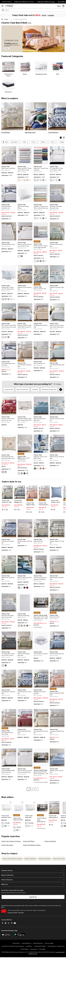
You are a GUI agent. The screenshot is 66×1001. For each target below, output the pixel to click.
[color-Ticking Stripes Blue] (3, 299)
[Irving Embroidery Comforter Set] (9, 193)
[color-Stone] (35, 468)
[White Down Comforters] (9, 155)
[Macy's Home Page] (8, 6)
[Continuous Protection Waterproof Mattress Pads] (41, 564)
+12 (46, 218)
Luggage (51, 15)
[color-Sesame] (43, 218)
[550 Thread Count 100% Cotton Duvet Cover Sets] (9, 312)
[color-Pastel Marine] (43, 261)
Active (44, 15)
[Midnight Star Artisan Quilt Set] (41, 679)
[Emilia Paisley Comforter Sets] (57, 564)
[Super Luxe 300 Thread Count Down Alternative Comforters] (57, 312)
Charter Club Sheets (50, 841)
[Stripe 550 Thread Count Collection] (41, 155)
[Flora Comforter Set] (41, 350)
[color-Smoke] (43, 180)
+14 (8, 826)
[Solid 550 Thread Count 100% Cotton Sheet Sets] (41, 193)
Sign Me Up (33, 897)
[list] (33, 38)
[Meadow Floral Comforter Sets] (57, 444)
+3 (29, 625)
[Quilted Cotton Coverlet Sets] (25, 444)
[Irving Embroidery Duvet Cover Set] (9, 350)
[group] (33, 38)
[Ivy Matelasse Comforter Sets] (41, 312)
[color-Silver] (24, 626)
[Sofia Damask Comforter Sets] (25, 350)
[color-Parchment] (41, 218)
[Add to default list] (11, 487)
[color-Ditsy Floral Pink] (6, 299)
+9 (45, 468)
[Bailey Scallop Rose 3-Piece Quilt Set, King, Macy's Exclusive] (31, 492)
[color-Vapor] (41, 180)
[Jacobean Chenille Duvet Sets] (57, 718)
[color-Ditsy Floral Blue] (8, 299)
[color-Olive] (19, 588)
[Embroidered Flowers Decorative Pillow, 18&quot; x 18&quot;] (9, 444)
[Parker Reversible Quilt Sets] (25, 718)
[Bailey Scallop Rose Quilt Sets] (57, 679)
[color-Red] (27, 588)
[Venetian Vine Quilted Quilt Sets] (25, 641)
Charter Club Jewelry (7, 845)
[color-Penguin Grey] (38, 261)
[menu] (2, 6)
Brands (6, 19)
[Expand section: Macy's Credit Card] (33, 875)
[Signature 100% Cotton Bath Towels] (41, 444)
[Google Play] (19, 934)
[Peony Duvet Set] (57, 603)
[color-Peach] (43, 468)
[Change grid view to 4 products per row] (61, 138)
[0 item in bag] (63, 6)
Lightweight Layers (30, 132)
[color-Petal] (27, 180)
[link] (9, 171)
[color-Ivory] (22, 180)
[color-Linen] (24, 180)
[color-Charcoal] (59, 180)
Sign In (59, 6)
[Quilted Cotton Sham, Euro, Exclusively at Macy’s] (56, 492)
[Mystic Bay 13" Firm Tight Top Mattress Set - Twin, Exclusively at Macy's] (42, 807)
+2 (45, 261)
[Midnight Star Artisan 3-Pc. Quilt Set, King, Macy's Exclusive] (19, 492)
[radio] (19, 180)
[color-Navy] (24, 588)
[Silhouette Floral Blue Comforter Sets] (57, 193)
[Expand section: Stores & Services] (33, 879)
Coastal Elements (53, 132)
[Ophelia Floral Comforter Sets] (25, 274)
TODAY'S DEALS (6, 1)
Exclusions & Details (12, 912)
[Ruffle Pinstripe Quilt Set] (57, 641)
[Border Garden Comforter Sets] (25, 528)
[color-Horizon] (5, 826)
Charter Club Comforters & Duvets (11, 841)
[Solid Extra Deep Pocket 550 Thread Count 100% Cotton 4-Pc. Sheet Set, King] (25, 406)
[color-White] (19, 180)
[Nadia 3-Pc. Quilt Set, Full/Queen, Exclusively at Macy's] (7, 492)
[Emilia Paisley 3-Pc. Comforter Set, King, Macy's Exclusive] (54, 807)
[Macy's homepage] (2, 19)
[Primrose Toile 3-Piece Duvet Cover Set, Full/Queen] (9, 406)
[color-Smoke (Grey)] (8, 337)
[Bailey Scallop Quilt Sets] (25, 564)
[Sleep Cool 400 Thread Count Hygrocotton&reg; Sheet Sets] (41, 231)
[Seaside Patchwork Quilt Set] (57, 274)
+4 (13, 299)
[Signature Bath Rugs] (25, 603)
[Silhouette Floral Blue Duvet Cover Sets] (9, 603)
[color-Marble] (24, 473)
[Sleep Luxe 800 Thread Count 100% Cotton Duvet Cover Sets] (25, 231)
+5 (29, 180)
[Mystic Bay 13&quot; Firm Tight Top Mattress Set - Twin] (41, 603)
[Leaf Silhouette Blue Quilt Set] (57, 350)
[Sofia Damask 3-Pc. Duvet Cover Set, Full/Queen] (44, 492)
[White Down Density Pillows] (25, 193)
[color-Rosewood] (3, 472)
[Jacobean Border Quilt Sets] (57, 231)
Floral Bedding (5, 132)
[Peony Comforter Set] (41, 274)
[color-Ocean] (6, 472)
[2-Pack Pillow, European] (41, 641)
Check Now (21, 912)
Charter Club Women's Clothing (31, 845)
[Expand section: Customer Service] (33, 870)
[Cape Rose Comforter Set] (9, 528)
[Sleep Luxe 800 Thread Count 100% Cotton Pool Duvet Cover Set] (25, 312)
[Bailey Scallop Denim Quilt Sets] (41, 406)
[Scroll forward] (60, 389)
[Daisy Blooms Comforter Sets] (9, 679)
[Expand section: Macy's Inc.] (33, 884)
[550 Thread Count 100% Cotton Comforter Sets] (25, 757)
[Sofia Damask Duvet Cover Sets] (9, 718)
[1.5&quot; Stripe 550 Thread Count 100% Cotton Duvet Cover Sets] (57, 155)
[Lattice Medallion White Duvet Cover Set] (9, 757)
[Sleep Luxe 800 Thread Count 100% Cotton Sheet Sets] (25, 155)
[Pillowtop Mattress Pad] (9, 231)
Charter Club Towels (59, 858)
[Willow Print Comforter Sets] (9, 564)
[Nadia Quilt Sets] (41, 528)
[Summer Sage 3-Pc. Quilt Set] (57, 528)
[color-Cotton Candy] (29, 826)
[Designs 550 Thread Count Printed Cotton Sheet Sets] (9, 274)
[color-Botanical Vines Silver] (11, 299)
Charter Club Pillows (28, 841)
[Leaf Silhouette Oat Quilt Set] (41, 718)
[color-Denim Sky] (41, 261)
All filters (58, 384)
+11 (46, 180)
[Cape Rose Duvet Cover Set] (25, 679)
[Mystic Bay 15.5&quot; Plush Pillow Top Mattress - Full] (41, 757)
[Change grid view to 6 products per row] (64, 137)
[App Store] (6, 934)
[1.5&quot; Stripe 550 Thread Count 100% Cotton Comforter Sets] (9, 641)
